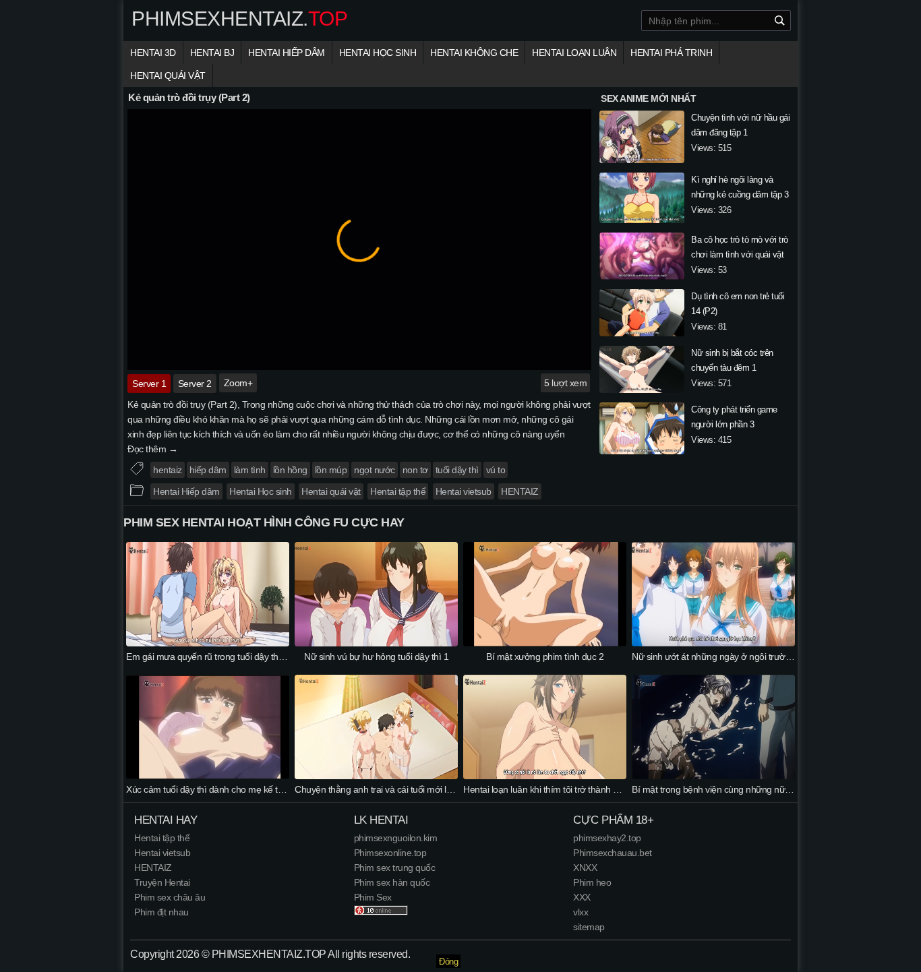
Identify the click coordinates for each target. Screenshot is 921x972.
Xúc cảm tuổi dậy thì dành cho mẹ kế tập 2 (210, 789)
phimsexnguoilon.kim (396, 837)
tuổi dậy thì (457, 469)
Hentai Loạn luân (574, 52)
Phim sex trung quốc (395, 867)
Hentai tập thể (397, 491)
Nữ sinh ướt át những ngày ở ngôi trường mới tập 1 (733, 656)
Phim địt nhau (161, 912)
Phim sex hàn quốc (392, 882)
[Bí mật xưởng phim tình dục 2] (544, 643)
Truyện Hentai (162, 882)
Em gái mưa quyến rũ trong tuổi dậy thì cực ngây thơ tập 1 (241, 656)
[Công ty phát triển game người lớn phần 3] (641, 430)
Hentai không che (474, 52)
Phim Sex (373, 897)
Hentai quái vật (168, 75)
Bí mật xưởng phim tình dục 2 (544, 656)
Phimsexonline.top (390, 852)
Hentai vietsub (464, 491)
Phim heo (592, 882)
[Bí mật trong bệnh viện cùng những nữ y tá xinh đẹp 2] (713, 775)
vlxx (580, 912)
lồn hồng (290, 469)
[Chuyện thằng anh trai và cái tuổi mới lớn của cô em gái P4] (376, 775)
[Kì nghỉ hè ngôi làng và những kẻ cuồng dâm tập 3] (641, 200)
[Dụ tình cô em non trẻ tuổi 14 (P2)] (641, 314)
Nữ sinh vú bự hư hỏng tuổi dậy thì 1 (376, 656)
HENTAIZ (520, 491)
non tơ (415, 469)
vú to (496, 469)
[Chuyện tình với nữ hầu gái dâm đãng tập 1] (641, 139)
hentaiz (167, 469)
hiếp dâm (208, 469)
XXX (582, 897)
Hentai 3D (153, 52)
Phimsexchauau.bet (612, 852)
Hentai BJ (212, 52)
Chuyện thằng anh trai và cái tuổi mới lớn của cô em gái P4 (411, 789)
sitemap (589, 926)
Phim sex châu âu (169, 897)
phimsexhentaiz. (239, 18)
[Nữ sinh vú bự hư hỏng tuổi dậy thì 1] (376, 643)
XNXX (585, 867)
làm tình (250, 469)
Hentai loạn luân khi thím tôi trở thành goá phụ (554, 789)
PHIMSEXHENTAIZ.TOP (269, 954)
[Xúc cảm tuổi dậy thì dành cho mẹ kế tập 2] (207, 775)
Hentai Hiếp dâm (286, 52)
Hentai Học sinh (378, 52)
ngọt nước (374, 469)
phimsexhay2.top (607, 837)
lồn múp (331, 469)
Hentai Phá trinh (671, 52)
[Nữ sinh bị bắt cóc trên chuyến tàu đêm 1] (641, 372)
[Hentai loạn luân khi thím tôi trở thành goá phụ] (544, 775)
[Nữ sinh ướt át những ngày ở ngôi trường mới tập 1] (713, 643)
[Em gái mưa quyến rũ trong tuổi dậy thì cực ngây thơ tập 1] (207, 643)
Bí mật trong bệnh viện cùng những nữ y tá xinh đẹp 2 (738, 789)
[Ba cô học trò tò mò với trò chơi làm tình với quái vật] (641, 258)
